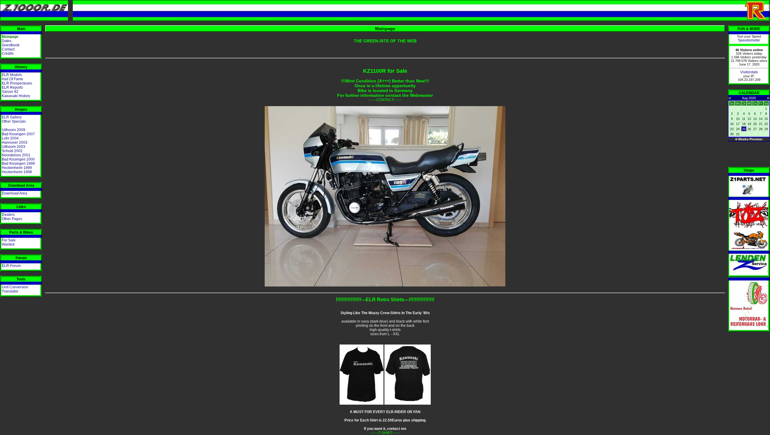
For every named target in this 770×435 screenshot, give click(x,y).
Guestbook (11, 45)
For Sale (9, 240)
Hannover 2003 (14, 142)
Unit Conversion (15, 287)
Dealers (8, 215)
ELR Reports (12, 87)
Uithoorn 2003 (13, 147)
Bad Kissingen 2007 (18, 134)
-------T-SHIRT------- (385, 433)
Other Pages (12, 219)
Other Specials (14, 121)
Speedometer (749, 40)
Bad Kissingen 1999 (18, 163)
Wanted (8, 244)
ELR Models (12, 75)
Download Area (14, 193)
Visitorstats (749, 72)
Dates (6, 41)
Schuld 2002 (12, 151)
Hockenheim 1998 (17, 172)
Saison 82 (10, 92)
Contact (8, 49)
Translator (10, 291)
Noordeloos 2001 (16, 155)
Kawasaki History (16, 96)
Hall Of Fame (12, 79)
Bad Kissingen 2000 (18, 159)
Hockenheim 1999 (17, 168)
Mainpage (10, 37)
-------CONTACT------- (385, 100)
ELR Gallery (12, 117)
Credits (8, 53)
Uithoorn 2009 (13, 130)
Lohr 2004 (10, 138)
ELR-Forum (11, 266)
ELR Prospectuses (17, 83)
